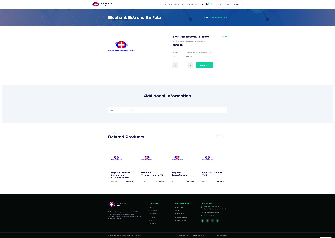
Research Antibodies (181, 217)
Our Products (152, 214)
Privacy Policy (183, 235)
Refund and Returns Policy (201, 235)
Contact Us (152, 223)
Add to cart (204, 65)
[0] (207, 4)
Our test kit (151, 217)
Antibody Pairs (179, 4)
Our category (152, 210)
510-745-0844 (234, 4)
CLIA (170, 4)
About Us (151, 220)
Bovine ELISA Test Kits (182, 220)
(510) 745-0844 (209, 215)
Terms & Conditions (221, 235)
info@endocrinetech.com (212, 212)
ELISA (164, 4)
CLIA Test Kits (179, 214)
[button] (162, 37)
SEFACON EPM (192, 4)
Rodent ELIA (179, 207)
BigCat (177, 210)
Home (206, 17)
